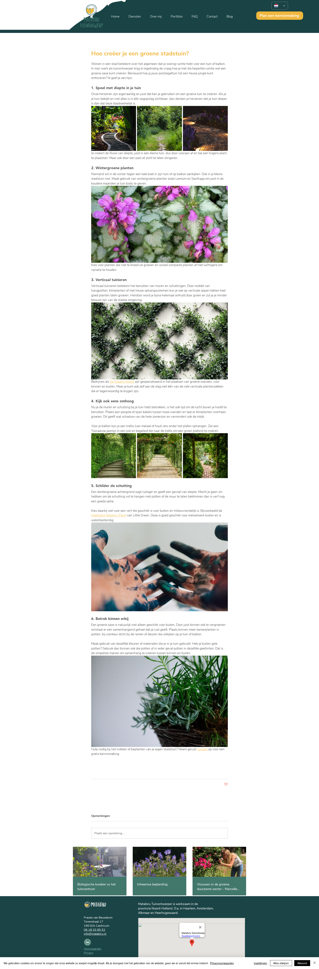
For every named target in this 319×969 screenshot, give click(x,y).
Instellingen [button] (260, 963)
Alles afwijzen (281, 963)
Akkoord (302, 963)
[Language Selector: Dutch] (279, 6)
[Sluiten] (314, 963)
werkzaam (183, 904)
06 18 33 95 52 (94, 930)
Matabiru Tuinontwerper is (157, 904)
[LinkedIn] (87, 942)
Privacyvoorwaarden (222, 963)
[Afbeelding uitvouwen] (113, 128)
